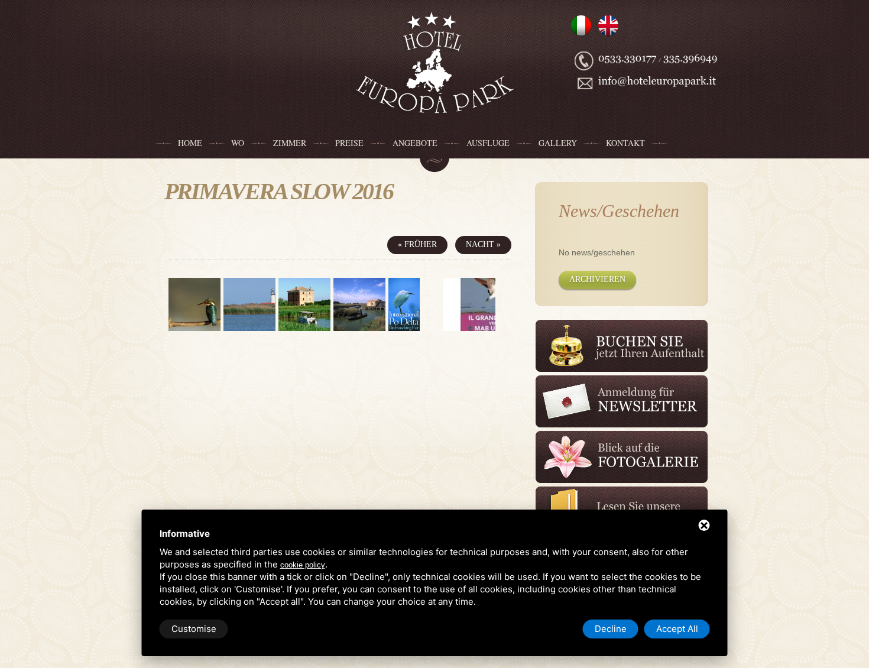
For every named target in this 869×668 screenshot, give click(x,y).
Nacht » (483, 244)
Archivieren (597, 279)
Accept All (677, 628)
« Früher (417, 244)
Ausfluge (488, 142)
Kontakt (625, 142)
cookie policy (302, 564)
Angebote (415, 142)
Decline (611, 628)
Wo (237, 142)
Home (190, 142)
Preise (349, 142)
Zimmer (289, 142)
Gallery (558, 142)
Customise (193, 628)
